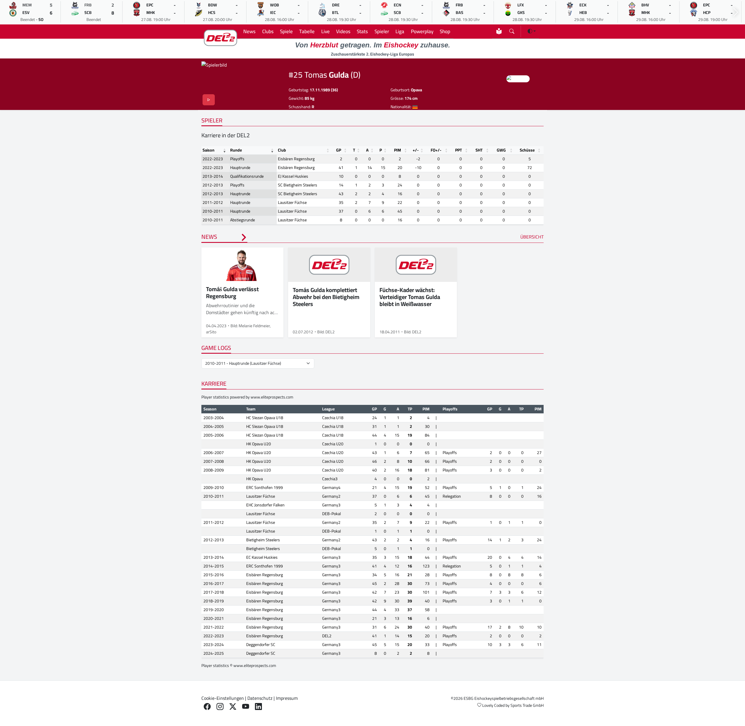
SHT (479, 150)
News (249, 31)
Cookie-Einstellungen (222, 698)
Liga (399, 31)
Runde (236, 150)
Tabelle (307, 31)
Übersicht (532, 236)
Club (282, 150)
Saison (208, 150)
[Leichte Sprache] (499, 31)
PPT (458, 150)
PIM (397, 150)
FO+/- (436, 150)
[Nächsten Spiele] (736, 12)
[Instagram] (220, 706)
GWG (501, 150)
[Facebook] (207, 706)
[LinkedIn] (258, 706)
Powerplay (422, 31)
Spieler (382, 31)
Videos (343, 31)
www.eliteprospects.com (272, 397)
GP (338, 150)
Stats (362, 31)
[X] (233, 706)
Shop (445, 31)
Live (325, 31)
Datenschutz (259, 698)
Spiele (286, 31)
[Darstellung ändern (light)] (531, 31)
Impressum (287, 698)
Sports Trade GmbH (527, 705)
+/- (416, 150)
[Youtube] (245, 706)
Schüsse (527, 150)
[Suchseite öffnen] (512, 30)
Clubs (268, 31)
